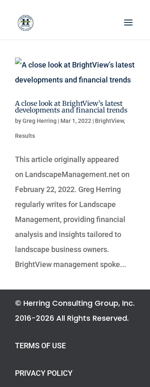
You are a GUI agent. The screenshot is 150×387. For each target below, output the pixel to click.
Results (25, 135)
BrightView (109, 120)
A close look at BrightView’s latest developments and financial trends (71, 106)
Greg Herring (39, 120)
